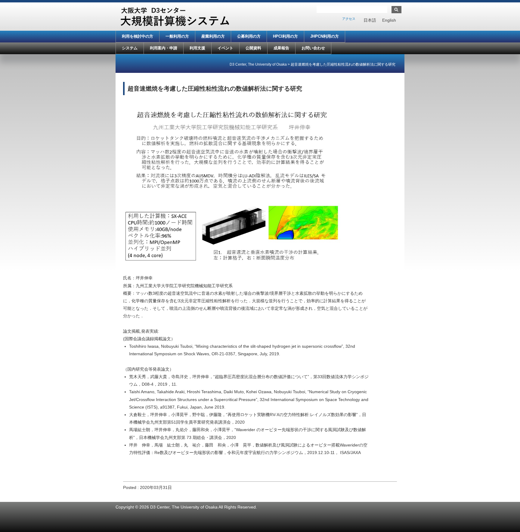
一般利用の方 (177, 36)
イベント (225, 48)
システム (130, 48)
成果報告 (281, 48)
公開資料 (253, 48)
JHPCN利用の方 (324, 36)
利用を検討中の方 (137, 36)
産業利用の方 (213, 36)
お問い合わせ (313, 48)
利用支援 (197, 48)
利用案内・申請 (163, 48)
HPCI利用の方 (285, 36)
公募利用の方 (249, 36)
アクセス (348, 18)
